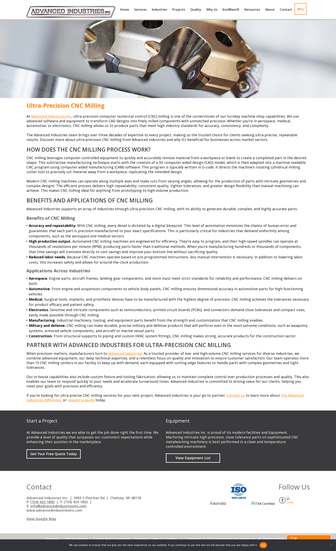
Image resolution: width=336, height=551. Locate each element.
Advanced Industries (125, 353)
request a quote (81, 400)
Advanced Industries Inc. (51, 116)
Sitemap (52, 538)
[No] (331, 545)
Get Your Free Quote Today (53, 453)
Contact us (236, 395)
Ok (263, 545)
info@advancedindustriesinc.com (58, 506)
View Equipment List (193, 458)
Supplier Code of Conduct (156, 538)
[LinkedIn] (290, 500)
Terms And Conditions (112, 538)
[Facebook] (282, 500)
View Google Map (41, 519)
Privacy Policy (76, 538)
